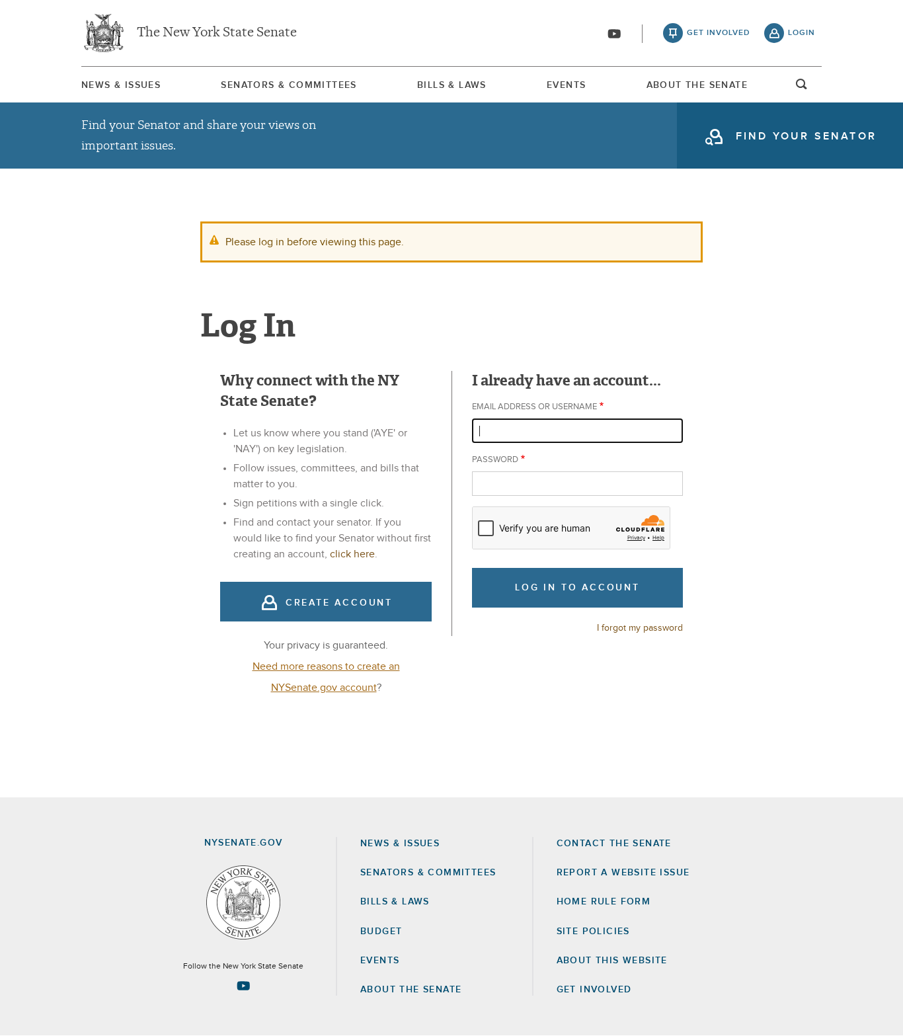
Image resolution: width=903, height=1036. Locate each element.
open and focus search (802, 88)
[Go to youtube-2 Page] (243, 985)
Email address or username (534, 407)
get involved (718, 33)
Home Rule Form (604, 901)
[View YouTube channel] (614, 33)
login (801, 33)
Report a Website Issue (623, 872)
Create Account (339, 603)
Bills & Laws (452, 85)
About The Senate (697, 85)
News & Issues (121, 85)
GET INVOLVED (594, 989)
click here (352, 554)
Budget (381, 931)
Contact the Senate (614, 843)
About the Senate (410, 989)
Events (566, 85)
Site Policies (593, 931)
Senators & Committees (288, 85)
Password (495, 460)
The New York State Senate (217, 33)
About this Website (612, 960)
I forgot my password (640, 628)
